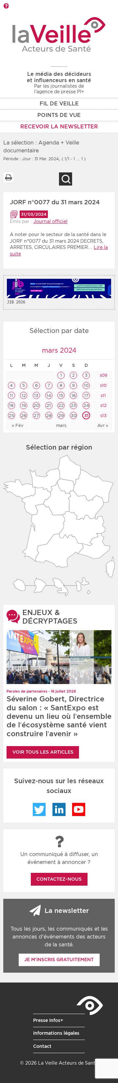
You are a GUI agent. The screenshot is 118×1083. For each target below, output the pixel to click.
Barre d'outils (6, 6)
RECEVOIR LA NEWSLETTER (59, 126)
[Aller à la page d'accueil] (59, 34)
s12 (103, 405)
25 (11, 415)
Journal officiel (50, 221)
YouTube (78, 809)
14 (49, 395)
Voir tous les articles (42, 752)
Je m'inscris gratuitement (59, 959)
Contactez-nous (59, 879)
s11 (102, 395)
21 (49, 405)
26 (23, 415)
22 (61, 405)
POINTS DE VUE (59, 115)
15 (61, 395)
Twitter (39, 809)
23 (73, 405)
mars (61, 425)
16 (73, 395)
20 (36, 405)
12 (24, 395)
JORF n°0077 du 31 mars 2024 (55, 202)
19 (24, 405)
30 (73, 415)
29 (61, 415)
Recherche (65, 179)
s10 (103, 385)
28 (48, 415)
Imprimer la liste (8, 177)
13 (36, 395)
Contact (42, 1046)
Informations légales (56, 1033)
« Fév (18, 425)
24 (86, 405)
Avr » (102, 425)
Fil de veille (59, 103)
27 (36, 415)
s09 (102, 375)
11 (11, 395)
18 (11, 405)
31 (86, 415)
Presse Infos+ (48, 1020)
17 (86, 395)
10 (86, 385)
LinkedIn (59, 809)
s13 (103, 415)
